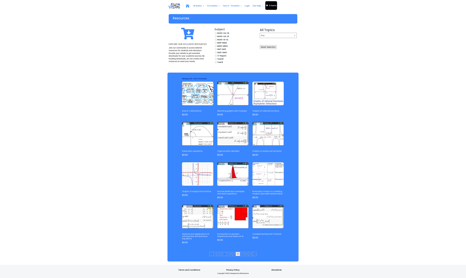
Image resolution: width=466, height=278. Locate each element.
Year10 (220, 59)
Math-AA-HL (223, 33)
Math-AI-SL (222, 39)
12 (246, 254)
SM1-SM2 (221, 49)
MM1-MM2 (222, 42)
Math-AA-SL (223, 36)
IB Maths (197, 5)
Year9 (220, 62)
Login (247, 5)
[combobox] (278, 35)
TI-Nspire (221, 55)
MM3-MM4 (222, 46)
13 (251, 254)
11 (242, 254)
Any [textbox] (263, 35)
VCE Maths (212, 5)
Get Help (257, 5)
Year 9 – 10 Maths (231, 5)
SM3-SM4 (222, 52)
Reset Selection (268, 47)
